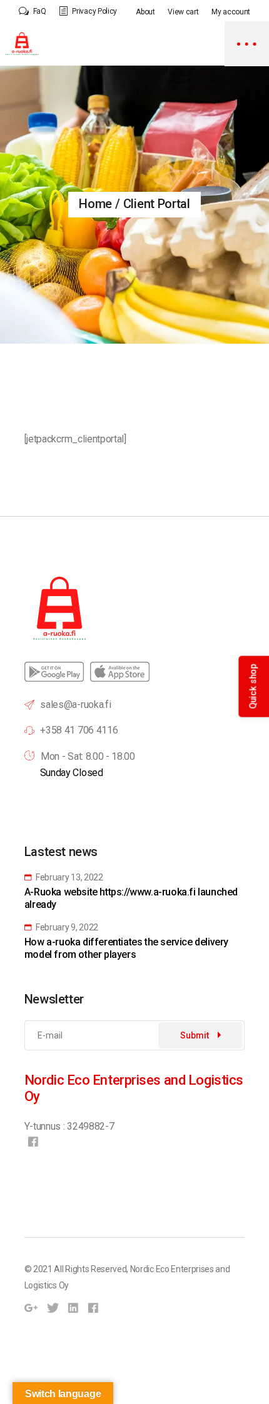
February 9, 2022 (66, 927)
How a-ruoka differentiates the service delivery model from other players (126, 948)
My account (230, 11)
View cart (183, 11)
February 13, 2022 (68, 877)
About (145, 11)
